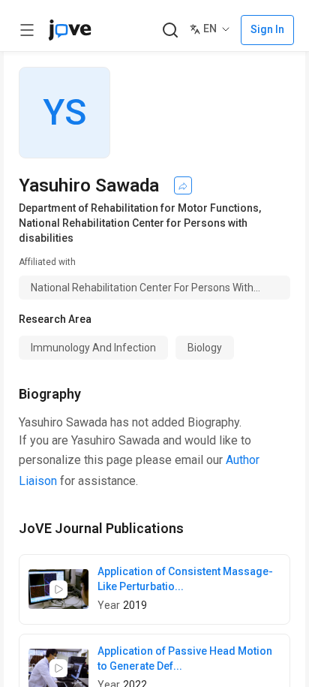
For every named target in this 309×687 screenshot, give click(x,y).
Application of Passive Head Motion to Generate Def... (185, 658)
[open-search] (170, 30)
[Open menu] (27, 30)
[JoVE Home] (70, 30)
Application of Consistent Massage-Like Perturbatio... (185, 578)
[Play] (59, 589)
